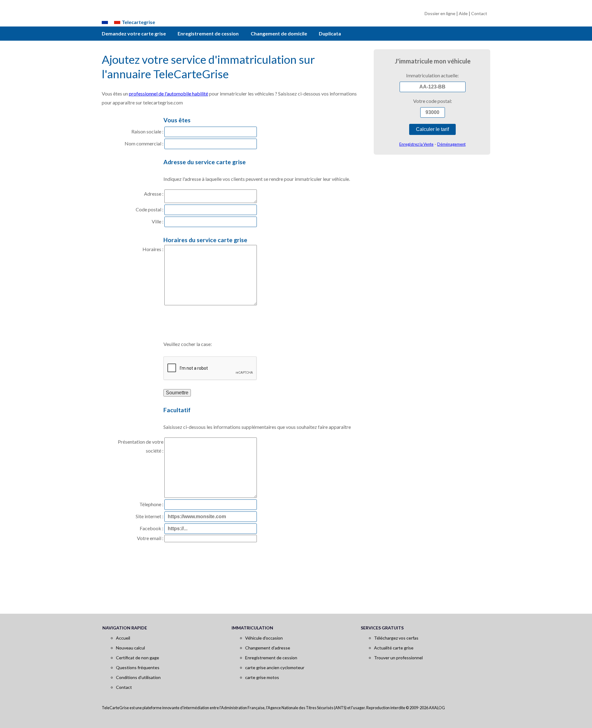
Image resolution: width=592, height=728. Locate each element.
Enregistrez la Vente (416, 144)
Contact (479, 13)
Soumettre (177, 392)
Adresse (152, 194)
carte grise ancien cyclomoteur (274, 667)
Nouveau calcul (130, 647)
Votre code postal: (432, 101)
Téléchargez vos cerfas (396, 638)
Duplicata (330, 33)
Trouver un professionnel (398, 657)
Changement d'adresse (267, 647)
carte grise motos (262, 677)
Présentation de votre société (140, 446)
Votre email (149, 538)
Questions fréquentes (137, 667)
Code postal (148, 209)
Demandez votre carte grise (134, 33)
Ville (156, 221)
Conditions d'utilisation (138, 677)
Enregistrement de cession (208, 33)
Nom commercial (143, 143)
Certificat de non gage (137, 657)
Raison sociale (146, 131)
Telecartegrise (138, 22)
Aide (463, 13)
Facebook (150, 528)
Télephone (150, 504)
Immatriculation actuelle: (432, 75)
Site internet (148, 516)
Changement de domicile (279, 33)
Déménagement (451, 144)
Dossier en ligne (440, 13)
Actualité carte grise (393, 647)
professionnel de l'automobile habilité (168, 93)
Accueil (123, 638)
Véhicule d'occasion (264, 638)
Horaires (151, 249)
